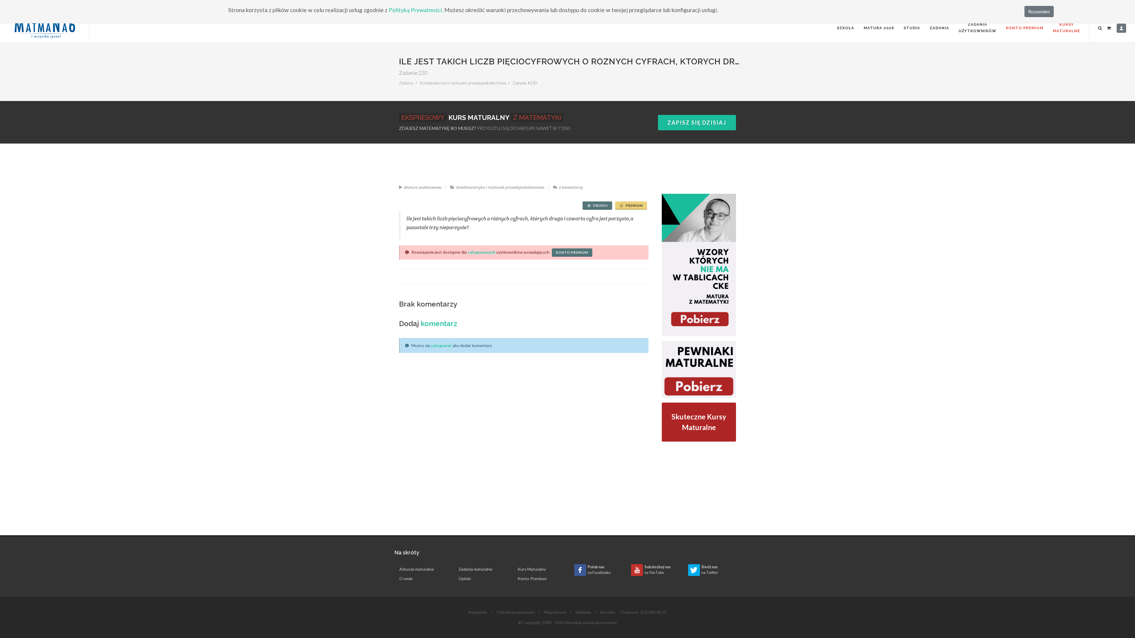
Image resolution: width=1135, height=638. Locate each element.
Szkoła (845, 28)
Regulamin (477, 612)
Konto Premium (1024, 28)
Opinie (464, 578)
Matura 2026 (879, 28)
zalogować (441, 345)
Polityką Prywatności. (416, 9)
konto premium (572, 252)
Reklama (583, 612)
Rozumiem (1039, 11)
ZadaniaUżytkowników (977, 27)
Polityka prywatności (516, 612)
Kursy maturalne (1066, 27)
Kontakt (607, 612)
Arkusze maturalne (416, 569)
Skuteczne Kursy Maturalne (699, 422)
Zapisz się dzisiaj (697, 122)
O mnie (406, 578)
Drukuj (600, 205)
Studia (912, 28)
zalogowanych (481, 252)
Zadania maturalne (475, 569)
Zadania (939, 28)
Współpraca (555, 612)
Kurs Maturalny (532, 569)
